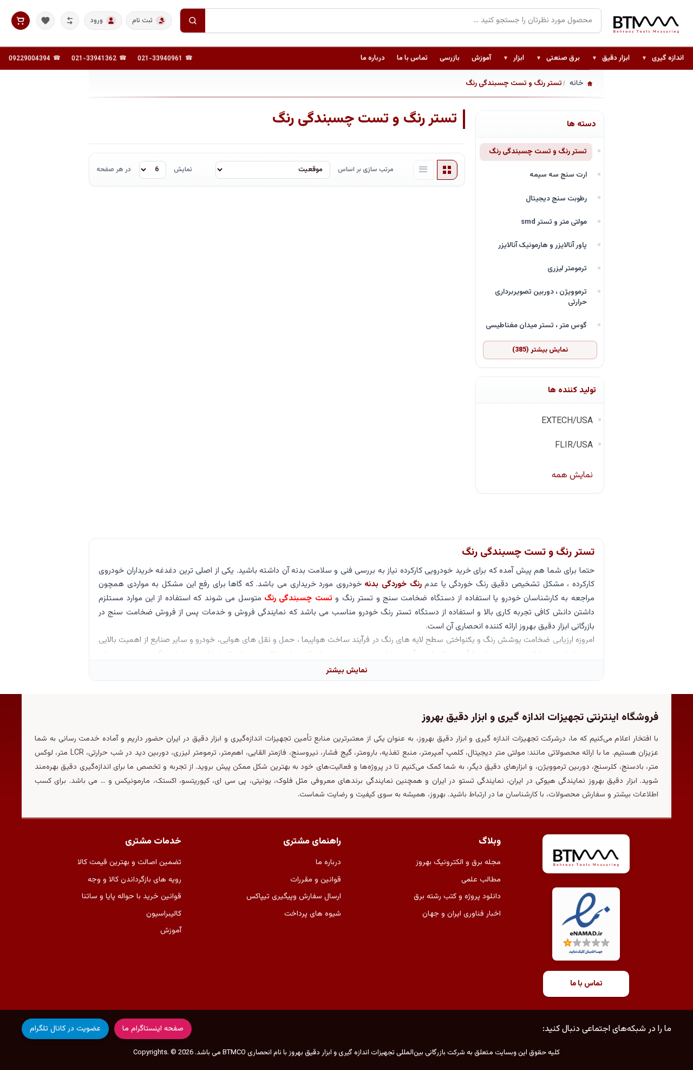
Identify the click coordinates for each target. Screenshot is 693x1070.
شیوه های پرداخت (312, 914)
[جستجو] (192, 21)
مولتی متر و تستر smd (554, 222)
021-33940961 (160, 58)
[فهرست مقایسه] (70, 20)
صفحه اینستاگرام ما (153, 1029)
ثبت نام (142, 20)
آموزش (481, 58)
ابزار (513, 58)
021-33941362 (93, 58)
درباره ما (373, 58)
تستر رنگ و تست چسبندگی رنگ (538, 151)
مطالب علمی (481, 880)
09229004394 (29, 58)
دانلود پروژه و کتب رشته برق (457, 897)
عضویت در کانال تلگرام (65, 1029)
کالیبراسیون (163, 914)
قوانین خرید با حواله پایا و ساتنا (131, 897)
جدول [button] (447, 170)
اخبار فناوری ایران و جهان (461, 914)
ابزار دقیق (611, 58)
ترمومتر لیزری (567, 268)
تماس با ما (412, 58)
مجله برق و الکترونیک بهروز (458, 862)
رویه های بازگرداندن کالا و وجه (134, 880)
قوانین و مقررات (315, 880)
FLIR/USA (574, 445)
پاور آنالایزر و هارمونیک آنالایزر (542, 245)
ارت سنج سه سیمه (558, 174)
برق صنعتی (558, 58)
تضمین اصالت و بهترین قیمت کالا (129, 862)
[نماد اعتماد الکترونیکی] (586, 924)
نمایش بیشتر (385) (540, 350)
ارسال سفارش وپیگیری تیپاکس (293, 897)
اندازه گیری (663, 58)
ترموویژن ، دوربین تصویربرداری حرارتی (541, 297)
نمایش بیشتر (346, 670)
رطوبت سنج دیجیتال (556, 198)
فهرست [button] (423, 170)
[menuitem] (663, 58)
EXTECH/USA (567, 421)
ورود (96, 20)
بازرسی (450, 58)
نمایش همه (572, 475)
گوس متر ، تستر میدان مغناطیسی (536, 325)
